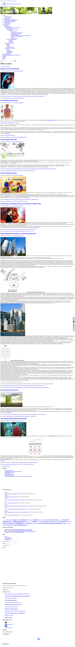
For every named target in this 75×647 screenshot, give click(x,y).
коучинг (46, 521)
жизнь (4, 137)
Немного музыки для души (10, 48)
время (12, 521)
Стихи (8, 46)
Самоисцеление (10, 28)
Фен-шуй (25, 170)
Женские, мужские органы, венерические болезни (20, 35)
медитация (57, 521)
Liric (8, 49)
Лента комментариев (9, 538)
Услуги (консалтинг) (9, 475)
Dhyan (15, 70)
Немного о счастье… (9, 617)
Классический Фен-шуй (16, 168)
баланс (7, 170)
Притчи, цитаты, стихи (9, 43)
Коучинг (4, 15)
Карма (22, 416)
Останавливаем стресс (9, 624)
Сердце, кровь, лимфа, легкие (17, 32)
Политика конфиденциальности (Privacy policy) (11, 3)
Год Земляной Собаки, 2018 (8, 139)
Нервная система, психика (16, 33)
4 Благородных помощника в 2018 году (15, 493)
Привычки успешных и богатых (11, 608)
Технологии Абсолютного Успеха (6, 6)
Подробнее (45, 94)
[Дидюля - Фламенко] (6, 626)
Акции (4, 58)
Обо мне (4, 4)
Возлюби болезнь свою (52, 120)
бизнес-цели (13, 387)
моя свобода (63, 521)
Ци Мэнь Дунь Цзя (31, 170)
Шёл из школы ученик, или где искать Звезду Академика (18, 499)
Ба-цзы (4, 170)
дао (16, 170)
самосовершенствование (22, 137)
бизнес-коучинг (48, 519)
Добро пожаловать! (9, 470)
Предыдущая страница (5, 66)
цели (21, 525)
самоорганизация (42, 523)
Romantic (8, 50)
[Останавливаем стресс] (6, 623)
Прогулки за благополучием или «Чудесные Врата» (15, 613)
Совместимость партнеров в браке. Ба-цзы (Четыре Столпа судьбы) (20, 203)
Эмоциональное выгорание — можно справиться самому (25, 531)
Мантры (8, 53)
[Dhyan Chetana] (38, 639)
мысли (12, 523)
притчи (25, 523)
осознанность (8, 137)
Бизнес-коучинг (8, 17)
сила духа (19, 464)
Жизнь (8, 44)
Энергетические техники (11, 39)
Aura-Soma (11, 40)
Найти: (1, 60)
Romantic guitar (10, 52)
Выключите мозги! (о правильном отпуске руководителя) (21, 529)
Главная (4, 2)
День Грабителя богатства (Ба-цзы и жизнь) (13, 418)
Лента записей (7, 537)
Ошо (17, 519)
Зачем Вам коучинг (8, 16)
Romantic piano (10, 51)
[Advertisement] (8, 482)
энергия (26, 201)
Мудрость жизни (8, 26)
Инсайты (6, 25)
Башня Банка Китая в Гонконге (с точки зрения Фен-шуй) (18, 233)
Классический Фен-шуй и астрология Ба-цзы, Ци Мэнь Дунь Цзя (33, 168)
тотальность (10, 525)
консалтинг (29, 387)
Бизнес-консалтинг (6, 22)
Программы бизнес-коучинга (10, 20)
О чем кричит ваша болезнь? (12, 29)
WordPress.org (7, 539)
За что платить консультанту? (9, 390)
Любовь (8, 45)
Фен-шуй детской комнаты (8, 173)
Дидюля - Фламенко (8, 627)
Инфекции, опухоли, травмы (16, 36)
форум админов (8, 531)
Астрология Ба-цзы (7, 168)
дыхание (30, 521)
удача (32, 231)
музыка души (6, 523)
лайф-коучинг (51, 521)
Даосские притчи (10, 47)
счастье (66, 523)
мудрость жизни (69, 521)
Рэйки (10, 41)
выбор (10, 170)
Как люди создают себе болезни (9, 68)
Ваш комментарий (19, 70)
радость (16, 201)
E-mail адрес (5, 587)
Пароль (4, 543)
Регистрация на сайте (7, 54)
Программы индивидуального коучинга (10, 19)
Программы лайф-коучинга (10, 21)
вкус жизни (65, 519)
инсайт (38, 521)
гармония (14, 170)
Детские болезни (14, 38)
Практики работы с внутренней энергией (12, 27)
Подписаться (5, 589)
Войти (6, 536)
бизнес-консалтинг (6, 387)
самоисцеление (14, 137)
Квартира (11, 409)
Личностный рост (6, 24)
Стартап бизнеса (8, 23)
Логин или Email (6, 541)
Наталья (6, 532)
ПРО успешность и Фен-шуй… (11, 600)
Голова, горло (14, 31)
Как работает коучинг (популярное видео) (13, 604)
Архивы (4, 631)
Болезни (10, 30)
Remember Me (6, 545)
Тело (12, 37)
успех (19, 201)
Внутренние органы (15, 34)
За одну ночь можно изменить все (18, 532)
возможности (8, 416)
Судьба (22, 170)
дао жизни (28, 521)
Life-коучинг (7, 18)
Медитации (11, 42)
